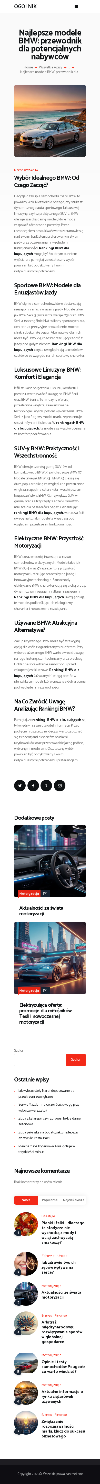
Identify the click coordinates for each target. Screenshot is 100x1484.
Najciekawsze (74, 1200)
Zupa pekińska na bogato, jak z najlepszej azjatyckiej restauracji (48, 1135)
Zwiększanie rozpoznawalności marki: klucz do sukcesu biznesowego (63, 1429)
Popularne (50, 1200)
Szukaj (19, 1051)
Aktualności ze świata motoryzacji (41, 911)
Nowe (26, 1200)
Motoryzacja (26, 170)
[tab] (26, 1200)
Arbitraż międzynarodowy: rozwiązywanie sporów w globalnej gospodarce (62, 1332)
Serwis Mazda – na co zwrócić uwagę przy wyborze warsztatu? (48, 1107)
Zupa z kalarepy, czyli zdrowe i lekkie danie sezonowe (49, 1121)
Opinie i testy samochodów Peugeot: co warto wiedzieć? (63, 1367)
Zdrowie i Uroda (54, 1256)
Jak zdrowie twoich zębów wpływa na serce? (59, 1267)
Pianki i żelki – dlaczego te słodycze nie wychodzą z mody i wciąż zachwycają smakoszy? (63, 1233)
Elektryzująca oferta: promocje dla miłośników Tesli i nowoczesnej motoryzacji (45, 1014)
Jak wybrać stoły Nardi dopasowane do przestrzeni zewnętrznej (46, 1093)
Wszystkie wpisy (50, 67)
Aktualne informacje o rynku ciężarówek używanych (62, 1396)
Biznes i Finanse (54, 1315)
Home (28, 67)
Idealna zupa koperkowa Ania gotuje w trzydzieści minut (46, 1149)
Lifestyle (48, 1216)
